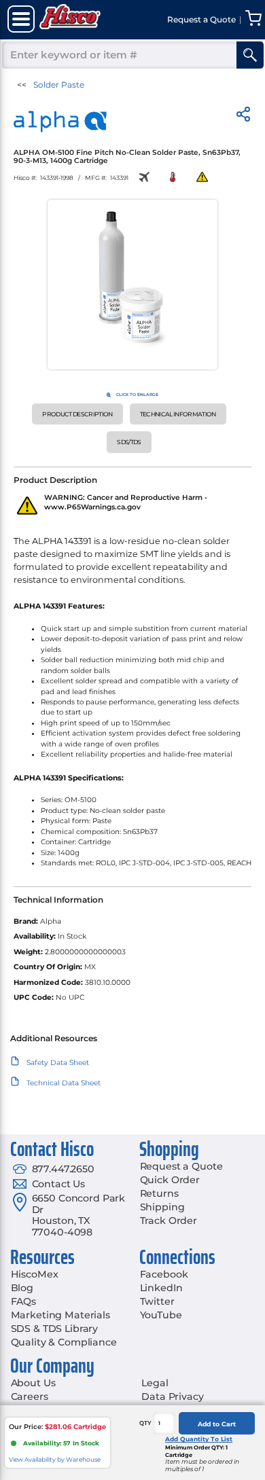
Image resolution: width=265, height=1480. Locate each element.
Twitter (157, 1301)
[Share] (243, 116)
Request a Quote (181, 1166)
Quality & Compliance (64, 1342)
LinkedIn (161, 1287)
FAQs (23, 1301)
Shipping (162, 1207)
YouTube (161, 1315)
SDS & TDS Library (55, 1328)
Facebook (164, 1274)
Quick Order (170, 1179)
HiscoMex (34, 1274)
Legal (154, 1382)
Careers (29, 1396)
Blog (22, 1287)
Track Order (168, 1220)
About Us (33, 1382)
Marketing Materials (60, 1315)
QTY (145, 1423)
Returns (159, 1193)
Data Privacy (172, 1396)
